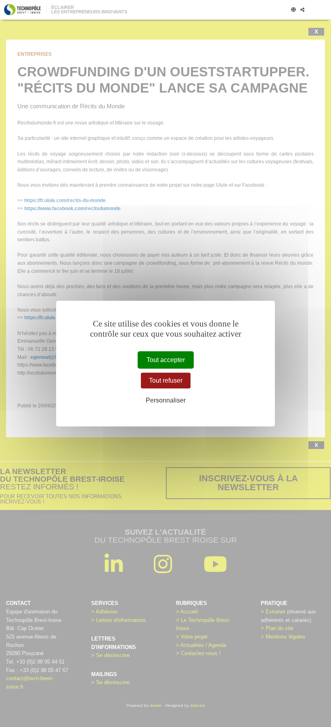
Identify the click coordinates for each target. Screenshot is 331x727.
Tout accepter (166, 359)
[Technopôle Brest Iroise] (22, 9)
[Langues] (293, 10)
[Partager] (302, 10)
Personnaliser (166, 400)
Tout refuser (165, 380)
